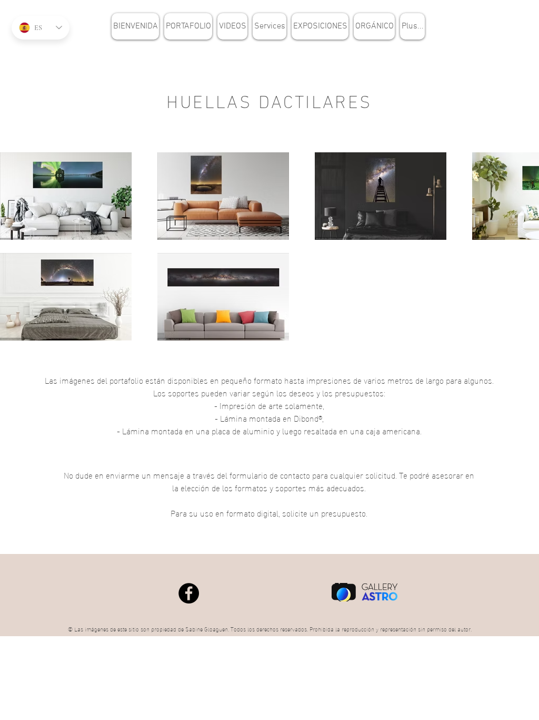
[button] (188, 26)
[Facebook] (188, 593)
